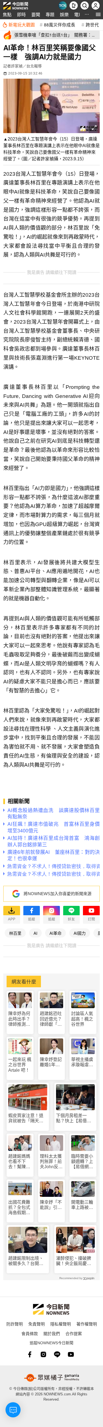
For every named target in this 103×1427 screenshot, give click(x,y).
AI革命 (55, 933)
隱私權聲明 (60, 1324)
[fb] (29, 1354)
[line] (57, 1354)
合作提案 (73, 1333)
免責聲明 (36, 1324)
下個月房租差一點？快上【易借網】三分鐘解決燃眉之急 (74, 1118)
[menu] (98, 14)
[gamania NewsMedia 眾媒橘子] (51, 1378)
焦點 (7, 14)
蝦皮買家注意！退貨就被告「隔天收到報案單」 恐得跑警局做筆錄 (27, 1118)
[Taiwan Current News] (63, 5)
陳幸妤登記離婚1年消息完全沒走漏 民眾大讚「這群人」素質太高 (51, 1062)
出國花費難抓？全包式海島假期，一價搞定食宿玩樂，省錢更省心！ (19, 1208)
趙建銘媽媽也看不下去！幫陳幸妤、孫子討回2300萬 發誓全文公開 (19, 1162)
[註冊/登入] (95, 5)
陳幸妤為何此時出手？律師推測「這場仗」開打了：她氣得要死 (19, 1019)
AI (35, 933)
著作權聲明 (86, 1324)
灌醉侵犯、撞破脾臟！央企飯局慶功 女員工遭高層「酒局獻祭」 (75, 1261)
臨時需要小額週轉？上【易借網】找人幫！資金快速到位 (82, 1162)
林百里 (15, 933)
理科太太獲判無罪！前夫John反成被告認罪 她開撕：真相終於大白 (51, 1162)
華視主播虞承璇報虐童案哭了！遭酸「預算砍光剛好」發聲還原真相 (82, 1062)
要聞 (35, 14)
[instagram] (43, 1354)
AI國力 (80, 933)
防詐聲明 (14, 1324)
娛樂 (64, 14)
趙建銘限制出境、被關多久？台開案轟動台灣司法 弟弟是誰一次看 (25, 1261)
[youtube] (70, 1354)
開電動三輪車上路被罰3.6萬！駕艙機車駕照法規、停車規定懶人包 (82, 1205)
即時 (21, 14)
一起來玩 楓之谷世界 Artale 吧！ (19, 1064)
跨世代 (92, 24)
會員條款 (29, 1333)
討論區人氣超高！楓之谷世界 (82, 1018)
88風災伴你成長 (59, 24)
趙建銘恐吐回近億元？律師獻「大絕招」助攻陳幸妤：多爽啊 (51, 1019)
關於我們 (51, 1333)
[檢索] (84, 5)
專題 (50, 14)
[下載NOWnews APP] (73, 5)
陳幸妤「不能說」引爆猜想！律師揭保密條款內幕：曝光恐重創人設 (51, 1205)
